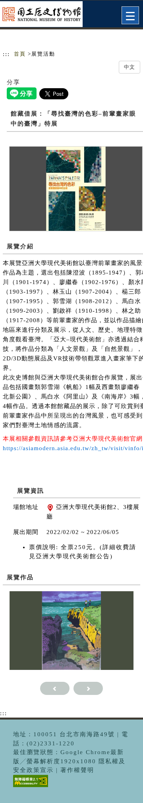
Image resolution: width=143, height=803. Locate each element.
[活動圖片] (76, 188)
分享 (13, 82)
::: (6, 54)
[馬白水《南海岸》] (71, 630)
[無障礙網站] (29, 787)
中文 (129, 67)
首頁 (20, 54)
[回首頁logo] (45, 15)
